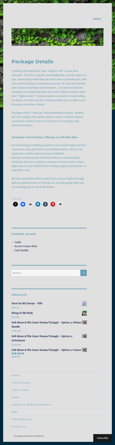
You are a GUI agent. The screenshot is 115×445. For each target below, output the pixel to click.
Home (15, 375)
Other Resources (22, 419)
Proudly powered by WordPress (29, 436)
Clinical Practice (21, 382)
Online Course (20, 390)
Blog (14, 412)
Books (15, 397)
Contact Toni (19, 426)
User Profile (21, 250)
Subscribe (102, 437)
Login (18, 241)
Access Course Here (26, 246)
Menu (97, 18)
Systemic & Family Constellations (31, 404)
